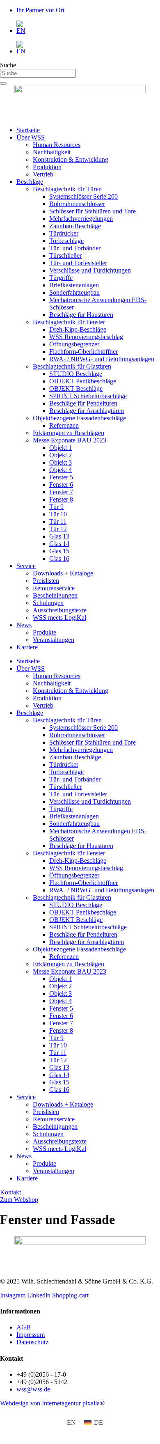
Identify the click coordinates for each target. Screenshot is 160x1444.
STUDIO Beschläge (75, 373)
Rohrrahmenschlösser (77, 203)
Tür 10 (58, 514)
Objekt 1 (60, 447)
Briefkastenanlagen (74, 285)
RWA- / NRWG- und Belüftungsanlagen (101, 358)
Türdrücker (63, 233)
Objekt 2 (60, 455)
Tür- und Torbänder (75, 248)
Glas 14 (59, 543)
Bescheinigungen (55, 595)
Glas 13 (59, 536)
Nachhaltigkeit (52, 152)
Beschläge (29, 181)
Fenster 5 (61, 477)
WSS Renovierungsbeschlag (86, 336)
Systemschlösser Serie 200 (83, 196)
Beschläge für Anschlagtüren (86, 410)
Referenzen (64, 425)
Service (26, 565)
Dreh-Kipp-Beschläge (77, 329)
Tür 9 (56, 506)
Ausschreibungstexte (60, 610)
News (24, 624)
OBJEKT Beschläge (76, 388)
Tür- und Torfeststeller (78, 262)
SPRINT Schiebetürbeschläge (88, 395)
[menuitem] (88, 27)
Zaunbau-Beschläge (75, 225)
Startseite (28, 129)
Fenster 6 (61, 484)
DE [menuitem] (98, 1422)
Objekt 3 (60, 462)
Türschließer (65, 255)
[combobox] (38, 73)
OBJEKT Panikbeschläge (82, 381)
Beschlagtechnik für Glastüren (72, 366)
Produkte (44, 632)
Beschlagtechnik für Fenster (69, 322)
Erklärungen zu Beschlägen (68, 432)
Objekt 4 (60, 469)
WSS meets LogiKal (59, 617)
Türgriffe (61, 277)
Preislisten (46, 580)
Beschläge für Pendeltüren (83, 403)
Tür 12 (58, 528)
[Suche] (3, 83)
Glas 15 (59, 551)
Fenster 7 (61, 491)
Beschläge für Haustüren (81, 314)
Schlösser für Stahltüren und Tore (92, 211)
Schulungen (48, 602)
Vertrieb (43, 174)
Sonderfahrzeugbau (74, 292)
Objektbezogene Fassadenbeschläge (79, 418)
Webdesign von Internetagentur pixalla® (52, 1403)
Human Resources (56, 144)
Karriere (27, 647)
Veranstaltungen (53, 639)
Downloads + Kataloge (63, 573)
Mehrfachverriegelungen (81, 218)
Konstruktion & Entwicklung (70, 159)
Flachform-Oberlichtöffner (83, 351)
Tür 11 (57, 521)
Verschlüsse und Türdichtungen (90, 270)
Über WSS (30, 137)
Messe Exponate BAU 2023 (69, 440)
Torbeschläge (66, 240)
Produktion (47, 166)
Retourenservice (54, 587)
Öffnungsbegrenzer (74, 344)
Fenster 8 (61, 499)
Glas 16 (59, 558)
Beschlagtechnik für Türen (67, 189)
